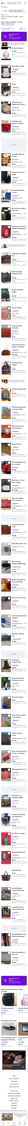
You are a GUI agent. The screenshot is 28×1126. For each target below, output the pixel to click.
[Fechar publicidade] (1, 1110)
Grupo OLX (14, 1103)
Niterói (21, 16)
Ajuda (14, 1075)
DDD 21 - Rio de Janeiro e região (9, 16)
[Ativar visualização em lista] (21, 29)
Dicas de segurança (14, 1078)
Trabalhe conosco (14, 1100)
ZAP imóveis (14, 1105)
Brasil (2, 14)
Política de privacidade (14, 1093)
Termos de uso (14, 1091)
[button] (14, 3)
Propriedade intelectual (14, 1095)
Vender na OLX (14, 1084)
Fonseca (3, 18)
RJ (6, 14)
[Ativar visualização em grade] (25, 29)
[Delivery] (5, 36)
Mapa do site (14, 1098)
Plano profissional (14, 1086)
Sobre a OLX (14, 1081)
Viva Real (14, 1108)
